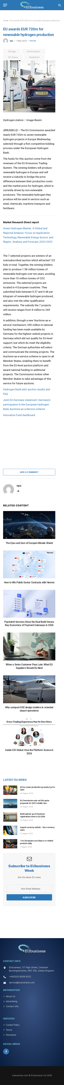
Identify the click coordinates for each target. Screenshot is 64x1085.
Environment (33, 51)
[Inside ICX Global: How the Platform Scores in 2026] (29, 733)
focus (33, 41)
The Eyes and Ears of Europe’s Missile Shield (29, 543)
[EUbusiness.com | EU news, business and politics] (32, 5)
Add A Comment (29, 472)
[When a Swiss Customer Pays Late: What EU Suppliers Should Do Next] (29, 648)
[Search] (59, 5)
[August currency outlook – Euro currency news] (11, 830)
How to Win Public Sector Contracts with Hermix (29, 582)
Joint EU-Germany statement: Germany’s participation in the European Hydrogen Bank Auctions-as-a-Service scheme (26, 404)
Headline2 (34, 57)
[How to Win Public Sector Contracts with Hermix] (29, 565)
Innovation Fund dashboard (19, 415)
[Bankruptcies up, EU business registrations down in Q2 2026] (11, 817)
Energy (12, 51)
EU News (13, 57)
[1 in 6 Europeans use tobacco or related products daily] (11, 843)
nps (11, 41)
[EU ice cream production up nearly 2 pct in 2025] (11, 790)
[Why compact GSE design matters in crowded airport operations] (29, 690)
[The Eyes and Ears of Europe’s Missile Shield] (29, 526)
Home (5, 20)
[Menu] (5, 5)
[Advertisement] (26, 436)
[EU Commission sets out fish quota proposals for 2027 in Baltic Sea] (11, 803)
